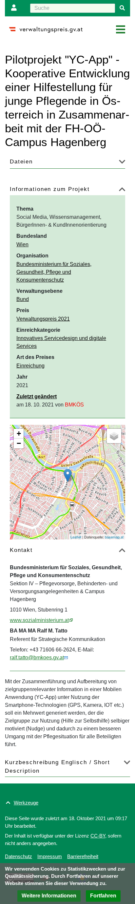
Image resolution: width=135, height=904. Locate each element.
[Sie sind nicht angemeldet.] (15, 8)
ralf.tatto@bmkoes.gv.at (37, 657)
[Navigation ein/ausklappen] (120, 30)
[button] (49, 896)
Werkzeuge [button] (26, 802)
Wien (22, 244)
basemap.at (114, 536)
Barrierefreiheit (82, 856)
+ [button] (19, 433)
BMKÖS (74, 404)
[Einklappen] (122, 190)
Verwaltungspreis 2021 (43, 319)
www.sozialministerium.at (39, 620)
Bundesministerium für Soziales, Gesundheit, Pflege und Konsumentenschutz (53, 272)
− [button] (19, 443)
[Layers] (114, 436)
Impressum (49, 856)
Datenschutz (18, 856)
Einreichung (30, 365)
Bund (22, 299)
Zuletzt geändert (36, 396)
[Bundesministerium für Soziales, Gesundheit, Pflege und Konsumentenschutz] (68, 475)
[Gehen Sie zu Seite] (122, 8)
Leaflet (75, 536)
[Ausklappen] (122, 163)
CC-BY (97, 835)
